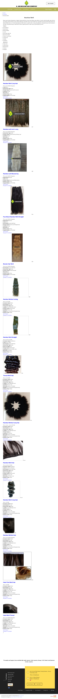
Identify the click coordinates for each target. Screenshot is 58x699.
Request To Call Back (7, 98)
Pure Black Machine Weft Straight (13, 217)
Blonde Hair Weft (8, 264)
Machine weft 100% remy (10, 129)
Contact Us (32, 9)
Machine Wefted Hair (9, 535)
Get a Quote (50, 3)
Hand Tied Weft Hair (9, 582)
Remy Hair (10, 677)
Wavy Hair (10, 679)
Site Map (52, 690)
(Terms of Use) (21, 695)
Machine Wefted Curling (10, 299)
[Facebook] (9, 688)
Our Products (25, 9)
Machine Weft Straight (10, 337)
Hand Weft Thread (8, 615)
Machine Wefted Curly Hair (11, 422)
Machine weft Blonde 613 (11, 173)
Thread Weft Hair (8, 375)
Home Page (10, 9)
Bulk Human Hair (11, 672)
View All (9, 681)
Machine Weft (10, 674)
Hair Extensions (11, 676)
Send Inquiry (5, 96)
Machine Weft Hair (8, 462)
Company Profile (17, 9)
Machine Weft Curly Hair (10, 83)
